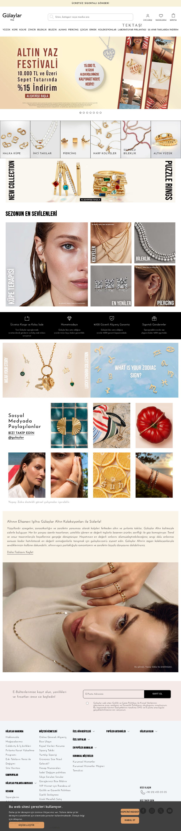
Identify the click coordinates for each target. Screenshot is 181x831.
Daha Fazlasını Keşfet (20, 552)
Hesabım (9, 791)
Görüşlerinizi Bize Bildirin (53, 781)
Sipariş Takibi (46, 750)
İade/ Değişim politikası (52, 772)
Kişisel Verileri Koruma (52, 746)
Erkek (93, 30)
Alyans (63, 30)
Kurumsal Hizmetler (84, 762)
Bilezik (52, 30)
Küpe (15, 30)
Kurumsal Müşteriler (83, 756)
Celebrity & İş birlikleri (18, 746)
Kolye (22, 30)
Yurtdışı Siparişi (48, 755)
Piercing (73, 30)
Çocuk (84, 30)
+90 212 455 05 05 (156, 792)
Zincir (32, 30)
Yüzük (6, 30)
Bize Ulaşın (45, 741)
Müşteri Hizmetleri (48, 731)
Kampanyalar (12, 775)
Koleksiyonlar (107, 30)
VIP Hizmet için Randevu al (54, 786)
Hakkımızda (12, 737)
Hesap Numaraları (50, 768)
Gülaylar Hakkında (15, 731)
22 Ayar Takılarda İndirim (163, 30)
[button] (80, 113)
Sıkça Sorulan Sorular (51, 777)
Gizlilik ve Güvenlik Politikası (55, 790)
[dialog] (90, 816)
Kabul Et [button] (130, 820)
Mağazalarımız (14, 741)
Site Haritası (13, 768)
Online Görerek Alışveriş (52, 737)
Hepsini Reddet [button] (130, 811)
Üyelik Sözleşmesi (49, 795)
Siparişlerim (12, 797)
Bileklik (42, 30)
